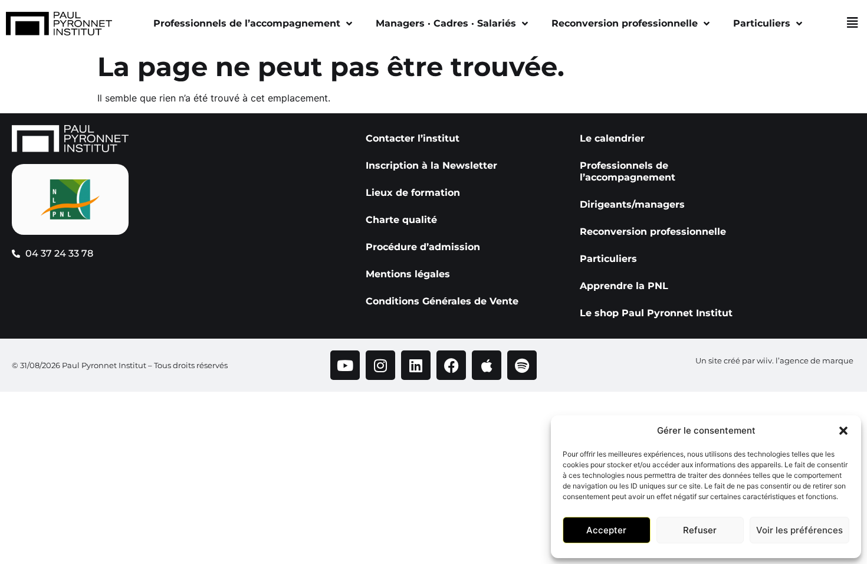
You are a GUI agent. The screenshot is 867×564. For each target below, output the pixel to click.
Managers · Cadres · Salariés (446, 23)
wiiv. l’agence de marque (805, 360)
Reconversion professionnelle (624, 23)
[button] (843, 431)
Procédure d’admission (423, 247)
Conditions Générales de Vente (442, 301)
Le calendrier (612, 138)
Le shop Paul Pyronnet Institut (656, 313)
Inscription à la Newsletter (431, 165)
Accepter (606, 530)
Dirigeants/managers (632, 204)
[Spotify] (522, 365)
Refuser (700, 530)
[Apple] (486, 365)
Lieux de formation (413, 192)
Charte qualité (401, 219)
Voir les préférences (799, 530)
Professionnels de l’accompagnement (246, 23)
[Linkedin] (416, 365)
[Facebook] (451, 365)
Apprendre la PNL (624, 285)
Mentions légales (408, 274)
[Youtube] (345, 365)
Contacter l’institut (412, 138)
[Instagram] (380, 365)
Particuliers (761, 23)
